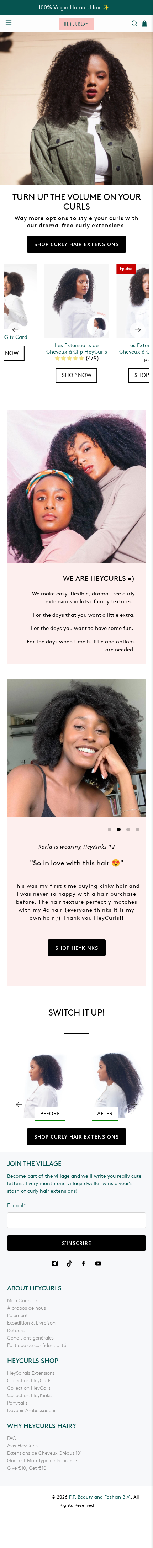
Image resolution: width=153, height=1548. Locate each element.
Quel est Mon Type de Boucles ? (42, 1461)
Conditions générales (30, 1338)
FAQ (11, 1438)
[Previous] (15, 330)
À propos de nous (26, 1308)
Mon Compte (22, 1301)
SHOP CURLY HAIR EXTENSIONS (76, 244)
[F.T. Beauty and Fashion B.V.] (76, 24)
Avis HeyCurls (22, 1446)
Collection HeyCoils (29, 1388)
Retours (16, 1330)
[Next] (138, 330)
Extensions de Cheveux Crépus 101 (44, 1453)
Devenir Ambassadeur (31, 1410)
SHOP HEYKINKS (76, 947)
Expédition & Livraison (31, 1323)
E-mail (16, 1205)
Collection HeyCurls (29, 1381)
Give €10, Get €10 (26, 1468)
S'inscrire (76, 1243)
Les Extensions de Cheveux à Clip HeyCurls (76, 348)
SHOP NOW (76, 375)
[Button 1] (76, 1085)
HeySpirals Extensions (31, 1373)
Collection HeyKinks (29, 1396)
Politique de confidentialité (36, 1345)
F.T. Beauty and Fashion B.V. (100, 1497)
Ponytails (17, 1403)
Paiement (17, 1316)
